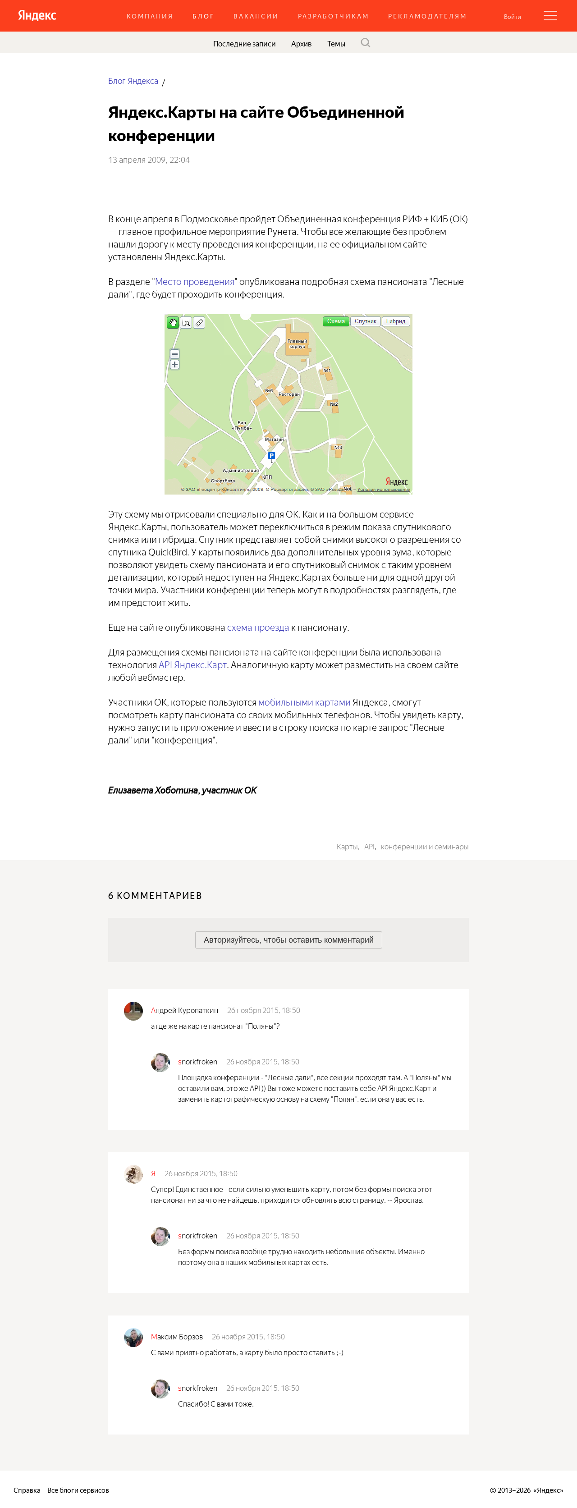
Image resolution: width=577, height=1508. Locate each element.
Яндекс (548, 1489)
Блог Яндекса (133, 80)
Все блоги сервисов (78, 1489)
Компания (150, 15)
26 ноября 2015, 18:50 (263, 1009)
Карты (347, 845)
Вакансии (256, 15)
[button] (512, 16)
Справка (27, 1489)
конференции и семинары (425, 845)
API (369, 845)
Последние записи (244, 42)
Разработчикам (333, 15)
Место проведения (194, 280)
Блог (203, 15)
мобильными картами (304, 701)
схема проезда (258, 626)
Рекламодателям (427, 15)
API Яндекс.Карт (193, 663)
